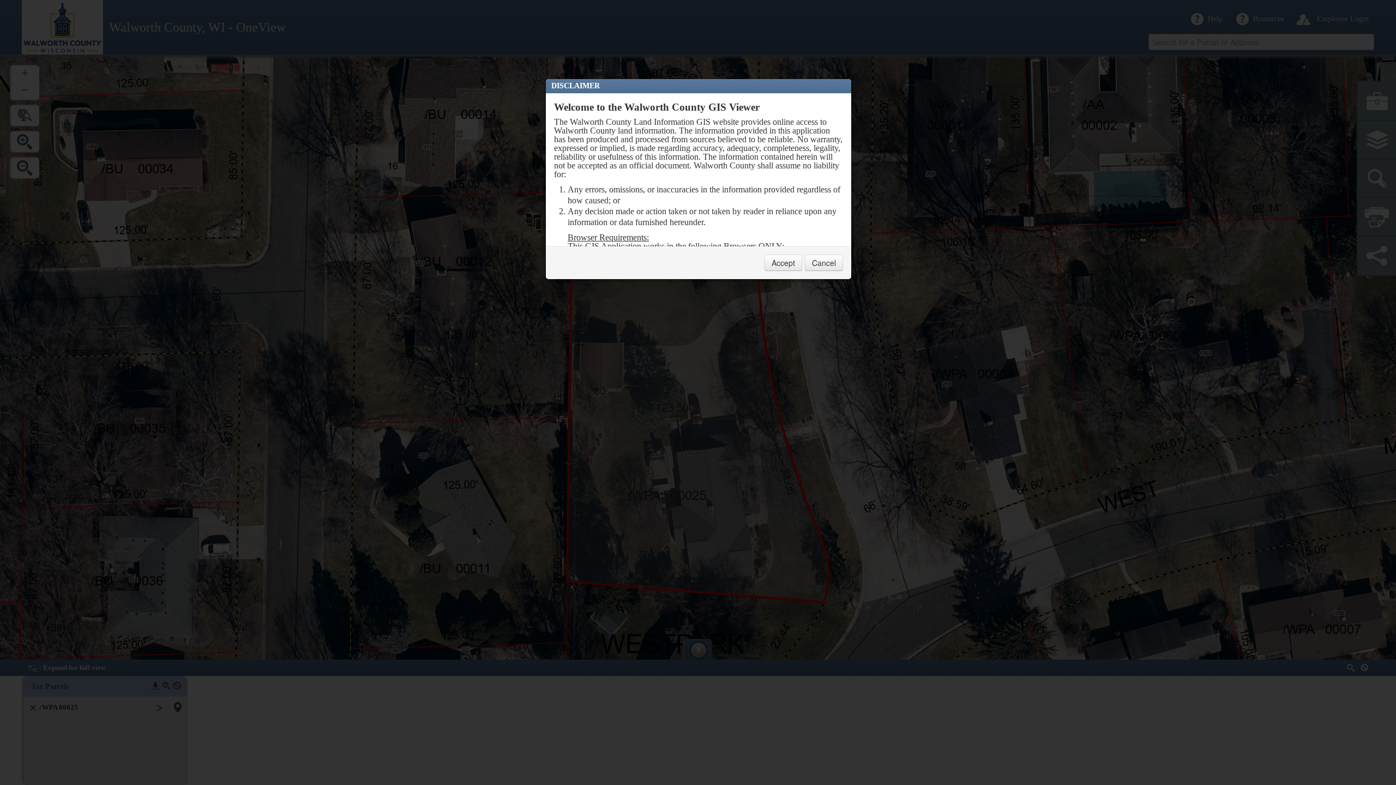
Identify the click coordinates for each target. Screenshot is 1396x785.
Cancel (824, 262)
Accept (783, 262)
